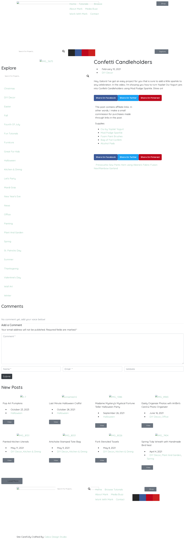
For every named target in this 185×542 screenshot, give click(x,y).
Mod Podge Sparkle (111, 132)
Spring (150, 458)
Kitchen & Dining (32, 451)
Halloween (16, 412)
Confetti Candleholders (123, 61)
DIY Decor (107, 72)
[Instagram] (71, 52)
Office (165, 416)
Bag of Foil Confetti (111, 139)
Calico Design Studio (56, 536)
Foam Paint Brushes (112, 136)
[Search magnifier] (63, 51)
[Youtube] (91, 52)
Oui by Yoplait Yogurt (112, 129)
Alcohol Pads (108, 143)
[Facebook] (78, 52)
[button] (85, 3)
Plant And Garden (171, 454)
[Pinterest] (85, 52)
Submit (7, 376)
